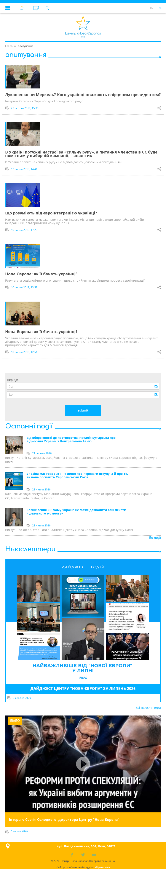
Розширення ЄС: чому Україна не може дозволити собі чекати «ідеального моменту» (76, 511)
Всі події (155, 537)
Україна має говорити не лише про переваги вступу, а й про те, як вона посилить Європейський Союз (77, 475)
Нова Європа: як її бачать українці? (41, 274)
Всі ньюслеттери (148, 708)
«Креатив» (102, 867)
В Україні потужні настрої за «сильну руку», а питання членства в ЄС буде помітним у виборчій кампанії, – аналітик (81, 153)
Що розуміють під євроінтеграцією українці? (51, 213)
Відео (15, 720)
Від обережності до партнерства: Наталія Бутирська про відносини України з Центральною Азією (71, 439)
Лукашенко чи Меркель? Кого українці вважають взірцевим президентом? (83, 94)
